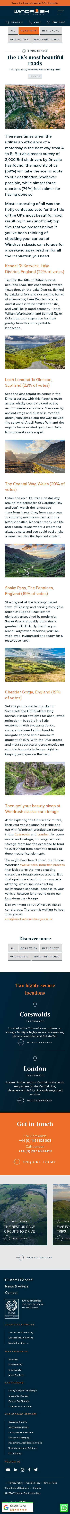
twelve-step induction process (42, 865)
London (43, 834)
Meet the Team (16, 1375)
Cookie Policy (33, 1482)
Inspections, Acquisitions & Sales (25, 1442)
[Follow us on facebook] (29, 1470)
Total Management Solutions (22, 1448)
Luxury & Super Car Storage (22, 1390)
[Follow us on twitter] (36, 1469)
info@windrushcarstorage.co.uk (28, 919)
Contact (11, 1293)
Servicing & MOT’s (17, 1422)
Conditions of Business (17, 1488)
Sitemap (36, 1488)
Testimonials (14, 1370)
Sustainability (15, 1364)
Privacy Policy (16, 1482)
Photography (14, 1453)
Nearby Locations (17, 1343)
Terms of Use (50, 1482)
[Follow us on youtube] (8, 1469)
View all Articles (39, 1257)
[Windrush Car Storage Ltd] (31, 12)
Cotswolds (22, 834)
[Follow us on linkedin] (15, 1469)
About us (13, 1359)
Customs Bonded (18, 1280)
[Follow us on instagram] (22, 1470)
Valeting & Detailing (18, 1427)
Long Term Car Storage (20, 1406)
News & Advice (17, 1286)
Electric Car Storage (18, 1401)
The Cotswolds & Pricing (20, 1332)
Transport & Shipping (19, 1437)
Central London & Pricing (20, 1337)
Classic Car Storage (18, 1396)
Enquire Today (39, 1162)
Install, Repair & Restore (20, 1432)
